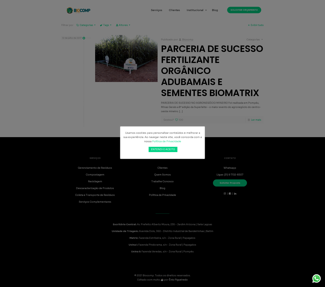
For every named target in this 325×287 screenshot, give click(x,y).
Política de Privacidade (166, 141)
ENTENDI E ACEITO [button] (163, 149)
